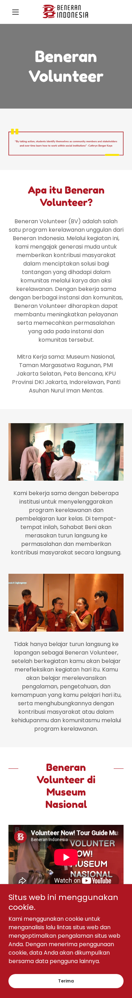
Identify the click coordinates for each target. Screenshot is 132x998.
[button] (17, 12)
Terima (66, 981)
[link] (66, 11)
